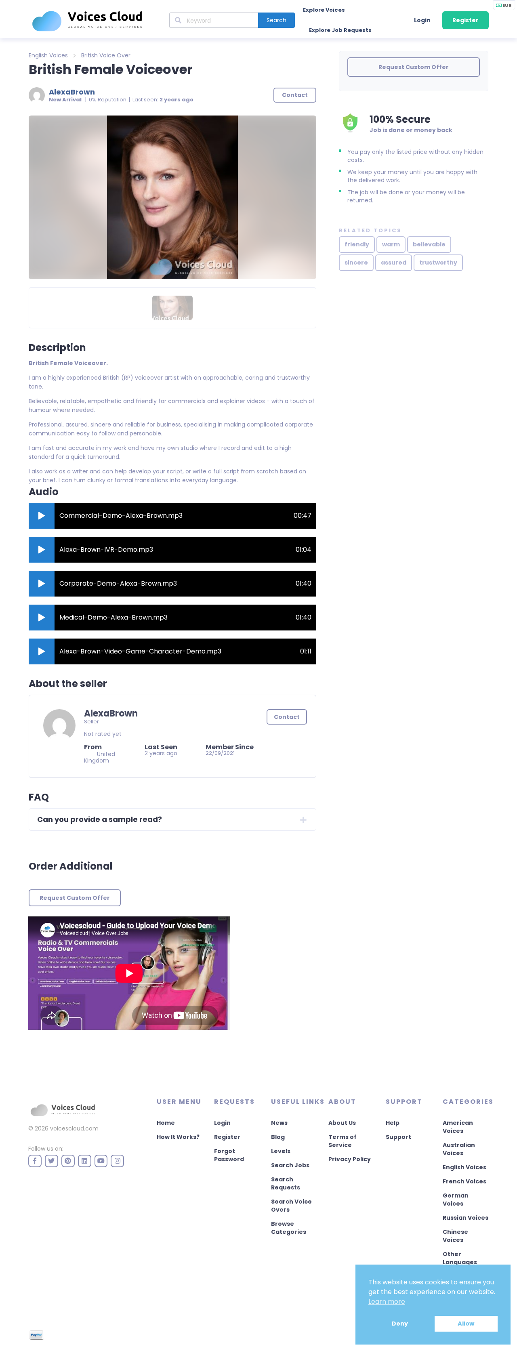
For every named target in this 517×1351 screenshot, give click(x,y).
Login (422, 20)
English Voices (48, 55)
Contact (287, 717)
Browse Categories (288, 1228)
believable (429, 244)
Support (398, 1137)
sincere (356, 262)
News (279, 1123)
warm (391, 244)
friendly (357, 244)
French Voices (464, 1181)
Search (276, 20)
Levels (280, 1151)
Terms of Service (342, 1141)
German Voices (456, 1199)
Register (465, 20)
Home (166, 1123)
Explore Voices (324, 10)
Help (392, 1123)
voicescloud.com (74, 1128)
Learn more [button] (386, 1301)
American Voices (458, 1127)
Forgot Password (229, 1155)
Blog (278, 1137)
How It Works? (178, 1137)
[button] (42, 516)
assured (393, 262)
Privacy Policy (349, 1159)
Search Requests (285, 1183)
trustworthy (438, 262)
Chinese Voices (455, 1236)
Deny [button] (400, 1323)
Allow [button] (466, 1323)
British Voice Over (105, 55)
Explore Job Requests (340, 30)
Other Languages (460, 1258)
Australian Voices (459, 1149)
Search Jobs (290, 1165)
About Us (342, 1123)
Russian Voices (465, 1218)
